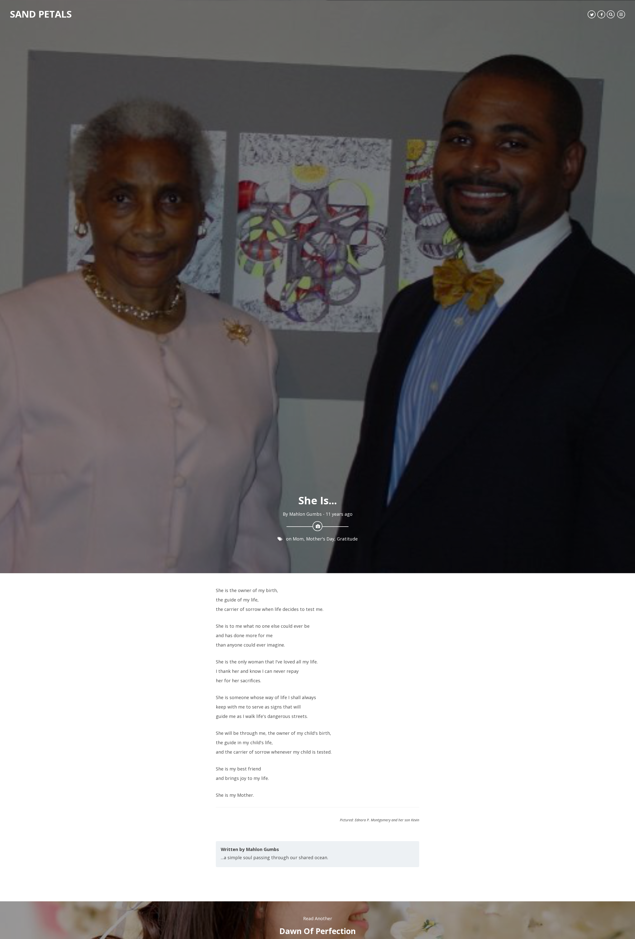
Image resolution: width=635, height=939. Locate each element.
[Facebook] (601, 14)
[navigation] (621, 14)
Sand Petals (41, 14)
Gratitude (347, 623)
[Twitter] (591, 14)
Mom (298, 623)
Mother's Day (320, 623)
